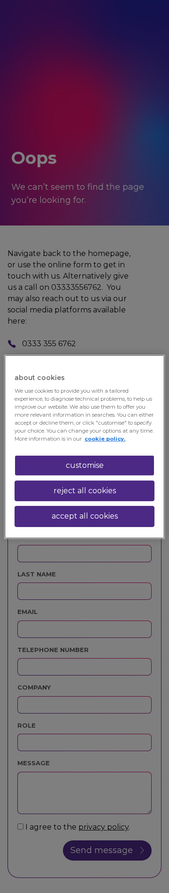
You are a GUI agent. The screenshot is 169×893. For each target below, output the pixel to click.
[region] (84, 446)
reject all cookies (85, 490)
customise (85, 464)
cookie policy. (104, 438)
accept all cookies (85, 516)
